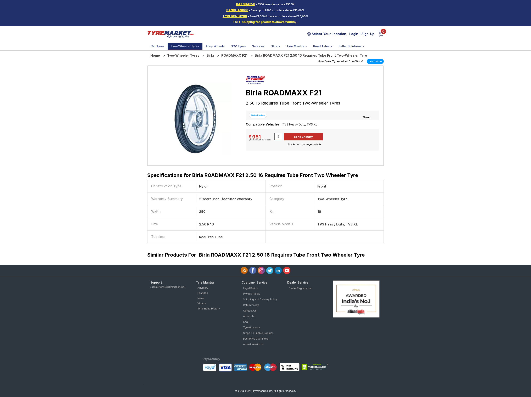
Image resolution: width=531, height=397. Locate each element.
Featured (202, 293)
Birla (210, 55)
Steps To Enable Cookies (258, 333)
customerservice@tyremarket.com (167, 287)
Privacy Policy (251, 293)
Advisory (202, 287)
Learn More (375, 61)
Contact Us (250, 310)
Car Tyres (157, 46)
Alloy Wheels (215, 46)
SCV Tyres (238, 46)
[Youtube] (286, 270)
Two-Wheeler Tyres (185, 46)
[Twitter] (269, 270)
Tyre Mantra (295, 46)
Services (258, 46)
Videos (201, 303)
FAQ (245, 321)
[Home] (171, 34)
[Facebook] (252, 270)
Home (155, 55)
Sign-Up (368, 34)
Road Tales (321, 46)
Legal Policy (250, 288)
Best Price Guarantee (255, 338)
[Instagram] (261, 270)
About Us (248, 316)
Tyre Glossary (251, 327)
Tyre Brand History (208, 308)
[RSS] (244, 270)
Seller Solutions (350, 46)
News (200, 298)
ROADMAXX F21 (234, 55)
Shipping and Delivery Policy (260, 299)
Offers (275, 46)
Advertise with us (253, 344)
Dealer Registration (300, 288)
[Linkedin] (278, 270)
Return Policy (251, 305)
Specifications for (252, 175)
